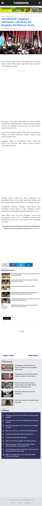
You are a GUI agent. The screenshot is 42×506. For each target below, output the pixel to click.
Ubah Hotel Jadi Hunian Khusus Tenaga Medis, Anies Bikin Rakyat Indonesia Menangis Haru (25, 385)
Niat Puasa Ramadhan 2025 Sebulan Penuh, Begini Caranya (22, 426)
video (8, 132)
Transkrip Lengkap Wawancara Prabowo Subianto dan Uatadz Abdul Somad (25, 299)
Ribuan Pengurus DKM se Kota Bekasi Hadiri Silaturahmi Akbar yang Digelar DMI (20, 445)
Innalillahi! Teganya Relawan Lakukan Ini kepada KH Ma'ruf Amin (17, 22)
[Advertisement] (21, 97)
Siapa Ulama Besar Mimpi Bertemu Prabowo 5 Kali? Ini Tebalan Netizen (24, 305)
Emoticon (6, 318)
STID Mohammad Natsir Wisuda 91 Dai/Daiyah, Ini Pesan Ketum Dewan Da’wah (22, 450)
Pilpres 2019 (9, 16)
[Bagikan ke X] (21, 265)
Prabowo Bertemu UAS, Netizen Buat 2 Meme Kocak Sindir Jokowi (24, 280)
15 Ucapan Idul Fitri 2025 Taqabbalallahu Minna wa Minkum (22, 421)
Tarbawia (21, 3)
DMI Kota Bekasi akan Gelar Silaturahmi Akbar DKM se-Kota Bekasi (21, 455)
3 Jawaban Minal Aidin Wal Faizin (16, 437)
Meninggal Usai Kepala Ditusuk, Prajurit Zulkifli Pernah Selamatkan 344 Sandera (26, 367)
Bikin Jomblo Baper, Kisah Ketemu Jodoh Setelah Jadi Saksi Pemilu (25, 274)
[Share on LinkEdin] (29, 265)
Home (3, 16)
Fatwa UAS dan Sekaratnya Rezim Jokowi (23, 286)
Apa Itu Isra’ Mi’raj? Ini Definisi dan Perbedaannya (22, 431)
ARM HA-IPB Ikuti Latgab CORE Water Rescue (21, 441)
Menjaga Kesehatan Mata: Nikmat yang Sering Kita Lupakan (22, 416)
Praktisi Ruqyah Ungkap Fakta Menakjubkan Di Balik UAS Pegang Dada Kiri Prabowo (24, 293)
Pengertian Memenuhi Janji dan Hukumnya (19, 434)
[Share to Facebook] (13, 265)
